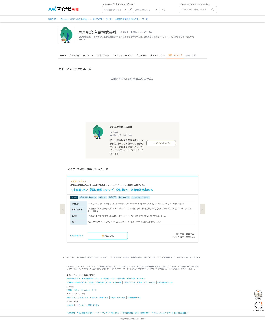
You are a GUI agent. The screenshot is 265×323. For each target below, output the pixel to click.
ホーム (63, 55)
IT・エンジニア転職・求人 (78, 297)
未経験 (70, 305)
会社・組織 (142, 55)
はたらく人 (88, 55)
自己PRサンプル (108, 278)
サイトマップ (102, 313)
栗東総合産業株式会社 (121, 126)
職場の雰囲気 (103, 55)
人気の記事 (74, 55)
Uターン (142, 278)
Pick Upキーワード (89, 290)
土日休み (80, 305)
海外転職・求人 (135, 297)
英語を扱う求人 (93, 305)
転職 (70, 290)
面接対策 (118, 282)
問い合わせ (115, 313)
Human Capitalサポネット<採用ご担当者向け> (171, 313)
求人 (77, 290)
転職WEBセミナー (166, 282)
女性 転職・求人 (118, 297)
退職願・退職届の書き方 (77, 282)
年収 (92, 282)
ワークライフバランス (122, 55)
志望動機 (121, 278)
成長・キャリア (175, 55)
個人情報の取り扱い (86, 313)
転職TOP (52, 19)
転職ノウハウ (130, 282)
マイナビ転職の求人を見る (161, 143)
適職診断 (100, 282)
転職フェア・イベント (147, 282)
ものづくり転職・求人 (100, 297)
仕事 (109, 282)
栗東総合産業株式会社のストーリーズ (131, 19)
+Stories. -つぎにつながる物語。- (74, 19)
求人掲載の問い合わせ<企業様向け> (136, 313)
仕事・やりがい (157, 55)
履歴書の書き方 (74, 278)
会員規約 (71, 313)
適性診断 (131, 278)
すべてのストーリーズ (102, 19)
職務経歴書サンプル (91, 278)
